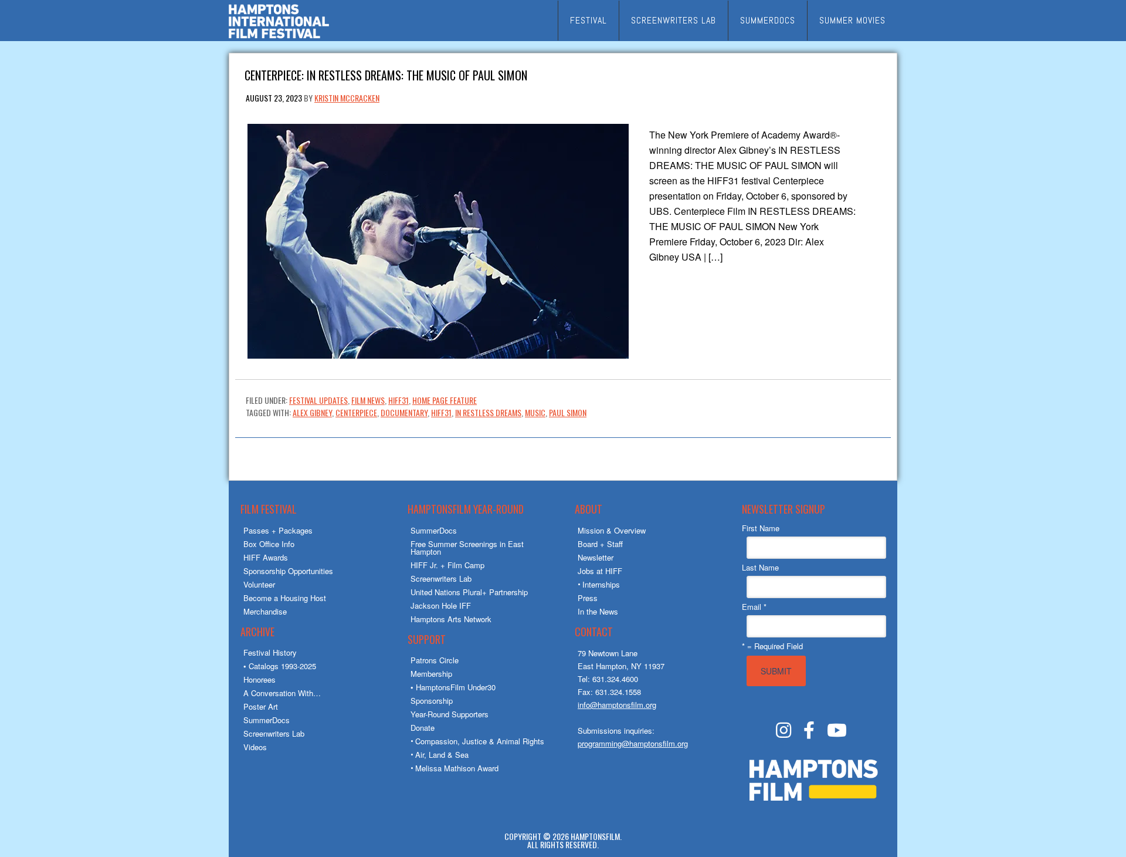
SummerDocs (266, 720)
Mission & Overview (612, 530)
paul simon (567, 412)
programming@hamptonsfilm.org (633, 743)
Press (588, 597)
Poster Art (260, 706)
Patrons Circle (435, 660)
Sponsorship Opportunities (288, 570)
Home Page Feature (444, 400)
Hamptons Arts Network (451, 619)
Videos (255, 747)
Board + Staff (600, 543)
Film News (368, 400)
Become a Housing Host (284, 597)
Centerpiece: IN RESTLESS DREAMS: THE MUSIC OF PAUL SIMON (386, 74)
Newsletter (595, 557)
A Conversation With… (282, 693)
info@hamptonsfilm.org (617, 704)
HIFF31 (398, 400)
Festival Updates (318, 400)
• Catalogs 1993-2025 (279, 666)
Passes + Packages (278, 530)
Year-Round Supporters (450, 714)
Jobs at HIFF (600, 570)
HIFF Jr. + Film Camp (447, 565)
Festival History (270, 652)
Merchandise (265, 611)
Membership (431, 673)
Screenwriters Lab (273, 733)
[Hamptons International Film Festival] (279, 36)
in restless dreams (488, 412)
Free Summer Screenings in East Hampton (467, 547)
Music (535, 412)
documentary (404, 412)
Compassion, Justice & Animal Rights (479, 741)
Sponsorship (432, 700)
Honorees (259, 679)
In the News (598, 611)
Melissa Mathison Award (456, 768)
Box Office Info (268, 543)
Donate (423, 727)
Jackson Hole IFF (441, 605)
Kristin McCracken (346, 98)
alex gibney (312, 412)
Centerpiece (356, 412)
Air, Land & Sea (442, 754)
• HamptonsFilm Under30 (453, 687)
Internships (601, 584)
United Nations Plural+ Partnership (469, 592)
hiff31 (441, 412)
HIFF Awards (265, 557)
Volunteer (259, 584)
